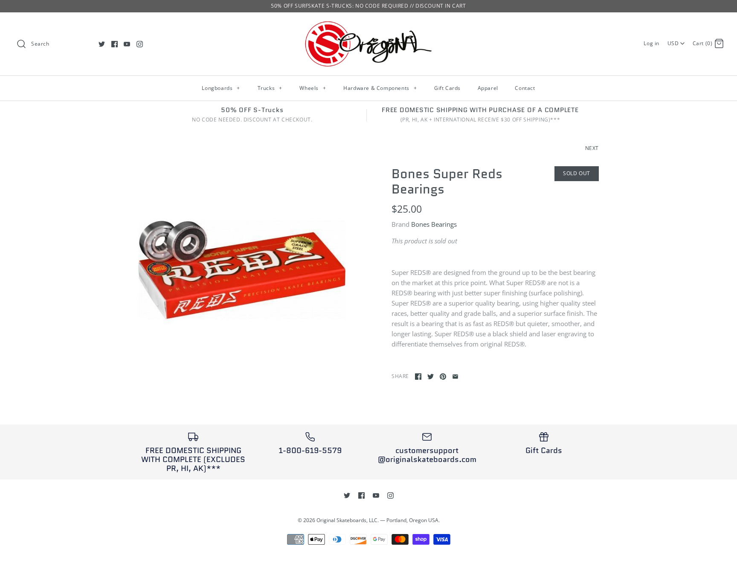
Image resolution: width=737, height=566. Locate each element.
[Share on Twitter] (430, 376)
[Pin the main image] (443, 376)
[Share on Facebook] (418, 376)
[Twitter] (102, 44)
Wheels (312, 88)
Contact (525, 88)
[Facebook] (114, 44)
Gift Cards (447, 88)
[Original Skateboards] (368, 26)
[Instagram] (139, 44)
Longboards (221, 88)
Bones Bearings (434, 224)
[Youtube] (127, 44)
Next (592, 148)
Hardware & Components (380, 88)
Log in (651, 43)
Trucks (270, 88)
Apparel (488, 88)
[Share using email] (455, 376)
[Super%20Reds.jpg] (241, 269)
